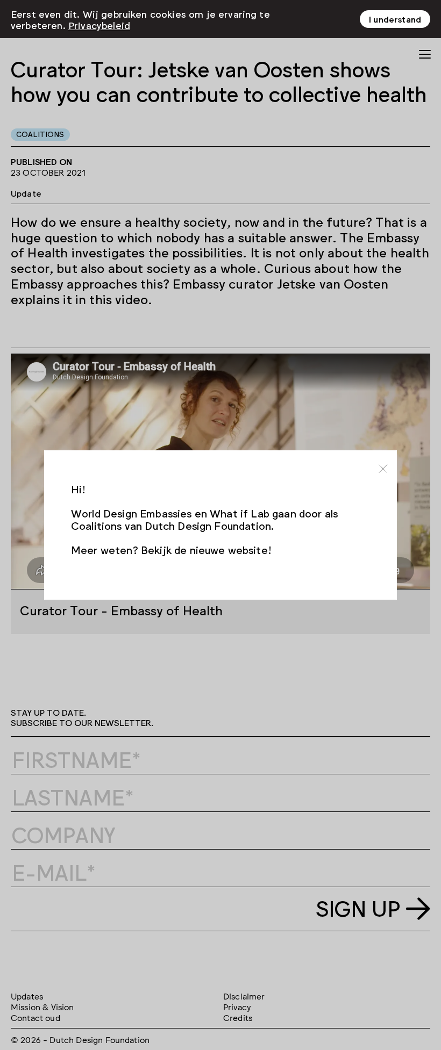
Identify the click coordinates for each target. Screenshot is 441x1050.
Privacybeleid (99, 25)
